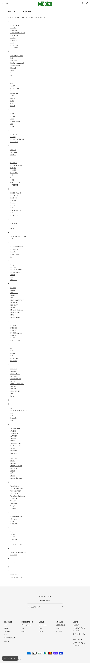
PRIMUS (13, 388)
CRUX (12, 83)
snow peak (13, 458)
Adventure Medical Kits (17, 33)
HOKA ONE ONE (16, 210)
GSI (11, 175)
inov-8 (12, 226)
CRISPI (12, 106)
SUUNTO (13, 468)
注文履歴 (59, 631)
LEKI (12, 277)
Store (40, 628)
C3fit (12, 101)
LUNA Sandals (15, 272)
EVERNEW (14, 142)
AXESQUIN (14, 47)
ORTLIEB (13, 361)
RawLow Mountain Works (18, 410)
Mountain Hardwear (16, 310)
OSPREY (13, 353)
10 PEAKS (13, 508)
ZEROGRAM (14, 575)
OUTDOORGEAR (10, 638)
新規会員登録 (60, 625)
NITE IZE (13, 328)
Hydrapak (13, 200)
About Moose (43, 625)
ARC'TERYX (14, 25)
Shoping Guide (26, 625)
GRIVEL (13, 170)
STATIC (13, 431)
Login (57, 628)
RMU (12, 420)
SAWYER (13, 436)
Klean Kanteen (15, 254)
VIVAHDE (13, 539)
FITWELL (13, 152)
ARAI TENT (14, 45)
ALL (5, 625)
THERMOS (14, 493)
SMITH (12, 470)
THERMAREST (15, 491)
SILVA (12, 448)
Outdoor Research (16, 351)
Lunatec (12, 275)
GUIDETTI (14, 185)
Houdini (12, 203)
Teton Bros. (14, 503)
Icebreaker (13, 223)
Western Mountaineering (18, 552)
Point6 (12, 396)
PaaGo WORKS (15, 374)
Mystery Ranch (15, 317)
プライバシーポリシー (79, 635)
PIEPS (12, 381)
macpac (12, 290)
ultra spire (13, 519)
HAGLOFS (14, 215)
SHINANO (13, 451)
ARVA (12, 42)
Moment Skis (14, 302)
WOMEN (7, 631)
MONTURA (14, 305)
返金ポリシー (77, 639)
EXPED (12, 137)
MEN (6, 628)
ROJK (12, 413)
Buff (11, 58)
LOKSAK (13, 280)
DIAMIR (13, 114)
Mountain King (15, 312)
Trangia (12, 506)
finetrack (13, 154)
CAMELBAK (14, 88)
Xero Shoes (14, 563)
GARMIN (13, 163)
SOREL (12, 475)
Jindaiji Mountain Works (18, 236)
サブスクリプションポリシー (79, 644)
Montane (13, 307)
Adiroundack (14, 30)
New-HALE (14, 335)
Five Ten (13, 150)
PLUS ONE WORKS (17, 384)
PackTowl (13, 369)
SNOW (6, 641)
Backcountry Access (16, 56)
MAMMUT (14, 295)
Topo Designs (14, 486)
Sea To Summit (15, 446)
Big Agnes (13, 60)
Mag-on (12, 297)
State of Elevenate (16, 478)
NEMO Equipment (16, 333)
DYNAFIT (13, 116)
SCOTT (12, 441)
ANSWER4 (14, 35)
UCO (12, 521)
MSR (12, 315)
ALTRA (12, 37)
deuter (12, 119)
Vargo (12, 532)
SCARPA (13, 438)
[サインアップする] (62, 607)
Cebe (12, 91)
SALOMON (14, 433)
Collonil (12, 98)
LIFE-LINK (14, 267)
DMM (12, 126)
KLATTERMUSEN (16, 247)
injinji (12, 228)
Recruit (41, 631)
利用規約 (76, 625)
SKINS (12, 461)
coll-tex (12, 96)
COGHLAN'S (14, 93)
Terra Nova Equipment (17, 496)
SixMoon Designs (15, 428)
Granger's (13, 168)
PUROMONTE (15, 391)
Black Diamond (15, 65)
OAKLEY (13, 348)
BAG (6, 635)
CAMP (12, 86)
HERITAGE (14, 195)
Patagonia (13, 371)
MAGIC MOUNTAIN (17, 300)
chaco (12, 103)
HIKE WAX (14, 198)
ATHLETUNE (15, 40)
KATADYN (14, 249)
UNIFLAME (14, 524)
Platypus (13, 386)
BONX (12, 70)
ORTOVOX (14, 358)
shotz (12, 456)
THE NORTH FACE (16, 488)
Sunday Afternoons (16, 466)
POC (11, 393)
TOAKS (13, 501)
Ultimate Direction (16, 516)
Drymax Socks (15, 121)
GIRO (12, 180)
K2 (11, 257)
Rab (11, 408)
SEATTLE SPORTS (16, 443)
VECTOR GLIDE (16, 544)
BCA (12, 75)
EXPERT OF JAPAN (17, 139)
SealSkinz (13, 453)
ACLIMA (13, 28)
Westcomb (13, 555)
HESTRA (13, 205)
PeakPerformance (15, 379)
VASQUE (13, 534)
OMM (12, 356)
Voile (12, 542)
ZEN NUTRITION (16, 577)
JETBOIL (13, 239)
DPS (11, 124)
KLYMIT (13, 252)
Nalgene (12, 330)
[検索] (7, 3)
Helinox (12, 208)
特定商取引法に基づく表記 (79, 629)
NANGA (13, 325)
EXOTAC (13, 134)
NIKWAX (13, 338)
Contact (24, 631)
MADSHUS (14, 293)
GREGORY (14, 172)
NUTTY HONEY (15, 340)
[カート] (87, 3)
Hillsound (13, 213)
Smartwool (13, 463)
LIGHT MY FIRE (16, 270)
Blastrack (13, 68)
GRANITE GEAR (16, 165)
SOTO (12, 473)
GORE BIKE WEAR (17, 182)
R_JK (12, 415)
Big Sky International (17, 63)
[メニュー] (2, 3)
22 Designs (13, 498)
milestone (13, 288)
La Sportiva (14, 265)
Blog (23, 628)
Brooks (12, 73)
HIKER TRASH (15, 193)
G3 (11, 177)
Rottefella (13, 418)
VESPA (12, 537)
